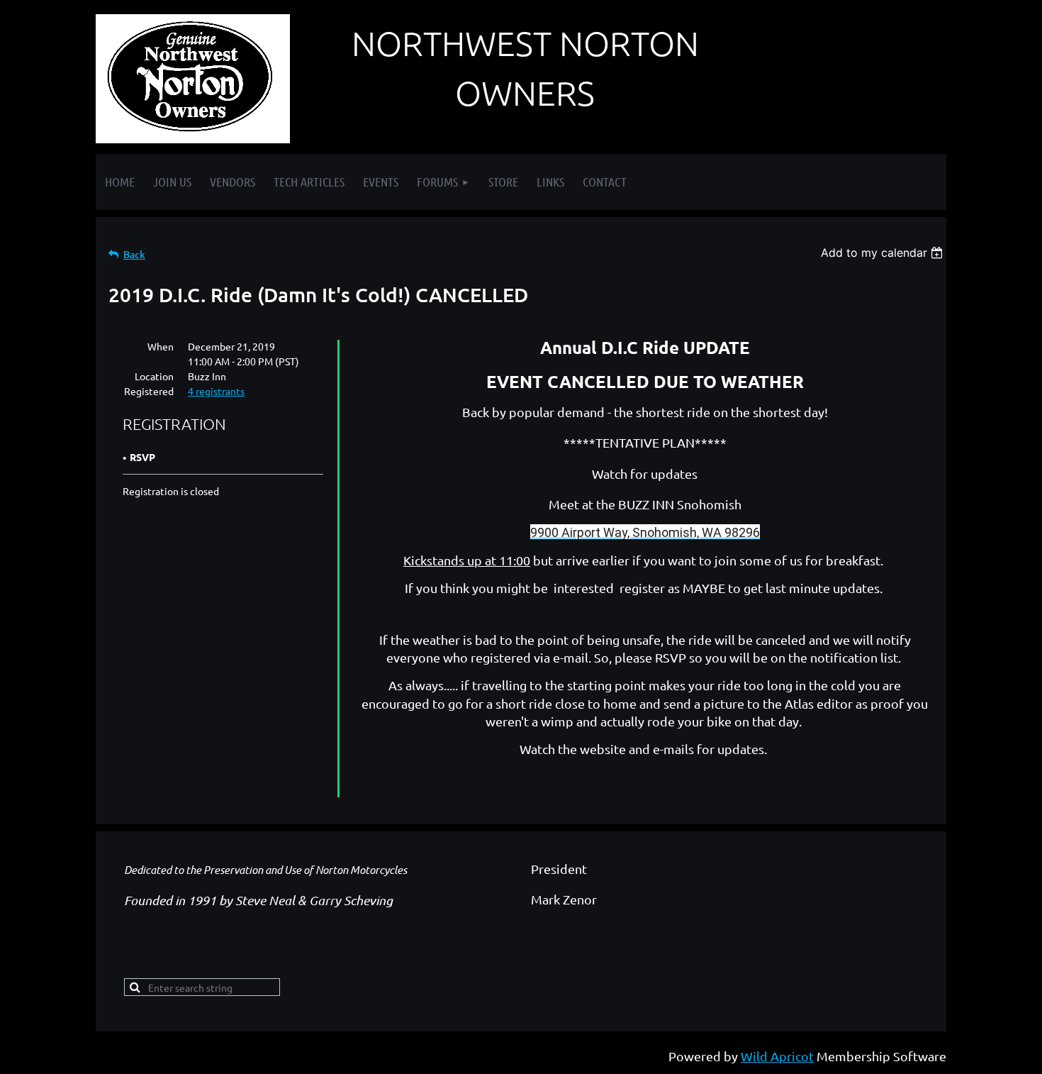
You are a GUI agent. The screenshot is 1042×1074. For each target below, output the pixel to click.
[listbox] (883, 252)
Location (154, 376)
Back (134, 254)
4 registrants (216, 390)
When (160, 346)
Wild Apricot (777, 1055)
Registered (149, 390)
